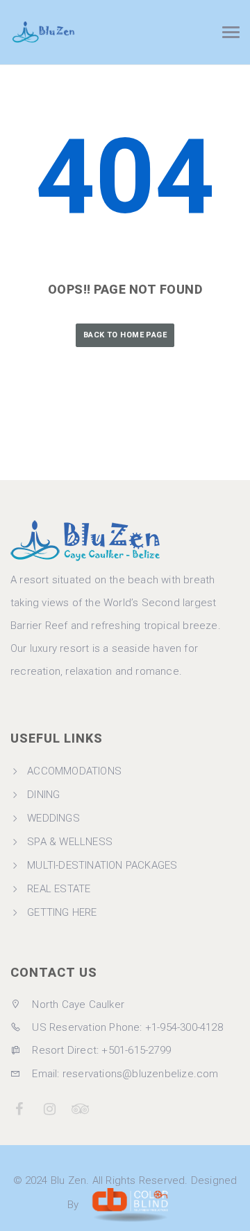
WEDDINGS (53, 818)
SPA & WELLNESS (69, 841)
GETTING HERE (62, 912)
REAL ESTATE (58, 889)
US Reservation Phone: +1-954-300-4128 (126, 1027)
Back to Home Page (125, 334)
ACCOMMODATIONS (74, 771)
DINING (43, 794)
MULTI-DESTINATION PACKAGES (102, 865)
